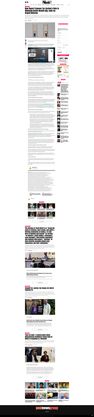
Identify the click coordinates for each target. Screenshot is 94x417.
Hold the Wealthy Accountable (32, 180)
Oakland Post (29, 20)
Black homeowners (43, 175)
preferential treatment (36, 184)
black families (38, 175)
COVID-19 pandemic (42, 176)
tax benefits (46, 188)
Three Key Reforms (30, 189)
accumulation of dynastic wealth (32, 173)
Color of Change (30, 44)
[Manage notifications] (92, 415)
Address (59, 40)
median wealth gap (51, 182)
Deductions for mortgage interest (46, 177)
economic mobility (47, 178)
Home (31, 4)
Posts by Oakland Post (35, 168)
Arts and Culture (47, 4)
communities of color (31, 176)
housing (53, 180)
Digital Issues (58, 4)
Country (64, 47)
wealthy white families (49, 190)
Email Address (59, 33)
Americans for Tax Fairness (41, 173)
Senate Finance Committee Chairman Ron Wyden (34, 186)
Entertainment (39, 4)
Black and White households (32, 175)
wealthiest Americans (43, 190)
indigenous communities (46, 181)
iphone (34, 182)
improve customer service (31, 181)
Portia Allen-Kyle (30, 184)
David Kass (40, 177)
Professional (47, 184)
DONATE (33, 4)
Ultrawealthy (45, 189)
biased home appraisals (48, 173)
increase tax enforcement (39, 181)
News (35, 4)
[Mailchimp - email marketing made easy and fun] (66, 52)
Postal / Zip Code (60, 47)
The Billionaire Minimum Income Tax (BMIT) (34, 133)
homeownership (39, 180)
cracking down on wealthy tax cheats (33, 177)
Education (35, 179)
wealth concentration (31, 190)
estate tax (51, 179)
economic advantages (37, 178)
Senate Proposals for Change (45, 186)
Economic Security (30, 179)
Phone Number (59, 49)
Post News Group (30, 250)
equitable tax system (46, 179)
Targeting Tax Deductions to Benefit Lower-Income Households (36, 188)
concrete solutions (37, 176)
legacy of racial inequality (44, 182)
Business (43, 4)
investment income (30, 182)
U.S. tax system (38, 189)
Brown (47, 175)
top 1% (34, 189)
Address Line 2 (59, 42)
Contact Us (62, 4)
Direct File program (30, 178)
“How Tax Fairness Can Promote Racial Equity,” (39, 63)
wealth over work (37, 190)
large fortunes (38, 182)
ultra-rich (41, 189)
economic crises (42, 178)
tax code (50, 188)
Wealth (49, 189)
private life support (42, 184)
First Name (59, 35)
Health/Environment (53, 4)
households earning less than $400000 (46, 180)
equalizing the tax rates (40, 179)
